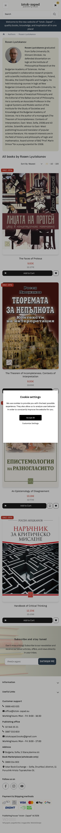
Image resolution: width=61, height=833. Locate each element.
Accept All (30, 418)
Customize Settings (30, 423)
